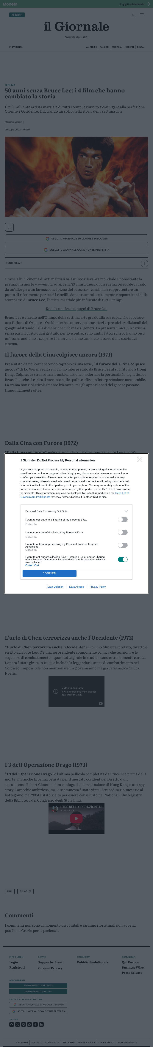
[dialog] (76, 523)
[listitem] (76, 511)
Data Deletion (55, 586)
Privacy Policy (98, 586)
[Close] (141, 460)
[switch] (123, 519)
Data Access (76, 586)
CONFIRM (50, 573)
